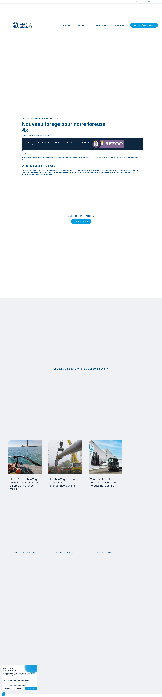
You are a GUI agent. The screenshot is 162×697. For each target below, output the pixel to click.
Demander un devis (81, 221)
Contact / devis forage (144, 25)
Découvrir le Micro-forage (32, 145)
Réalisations (101, 25)
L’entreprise (83, 25)
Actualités (119, 25)
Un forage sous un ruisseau (34, 154)
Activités (66, 25)
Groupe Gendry (27, 118)
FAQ (135, 2)
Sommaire (26, 151)
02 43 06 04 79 (146, 2)
